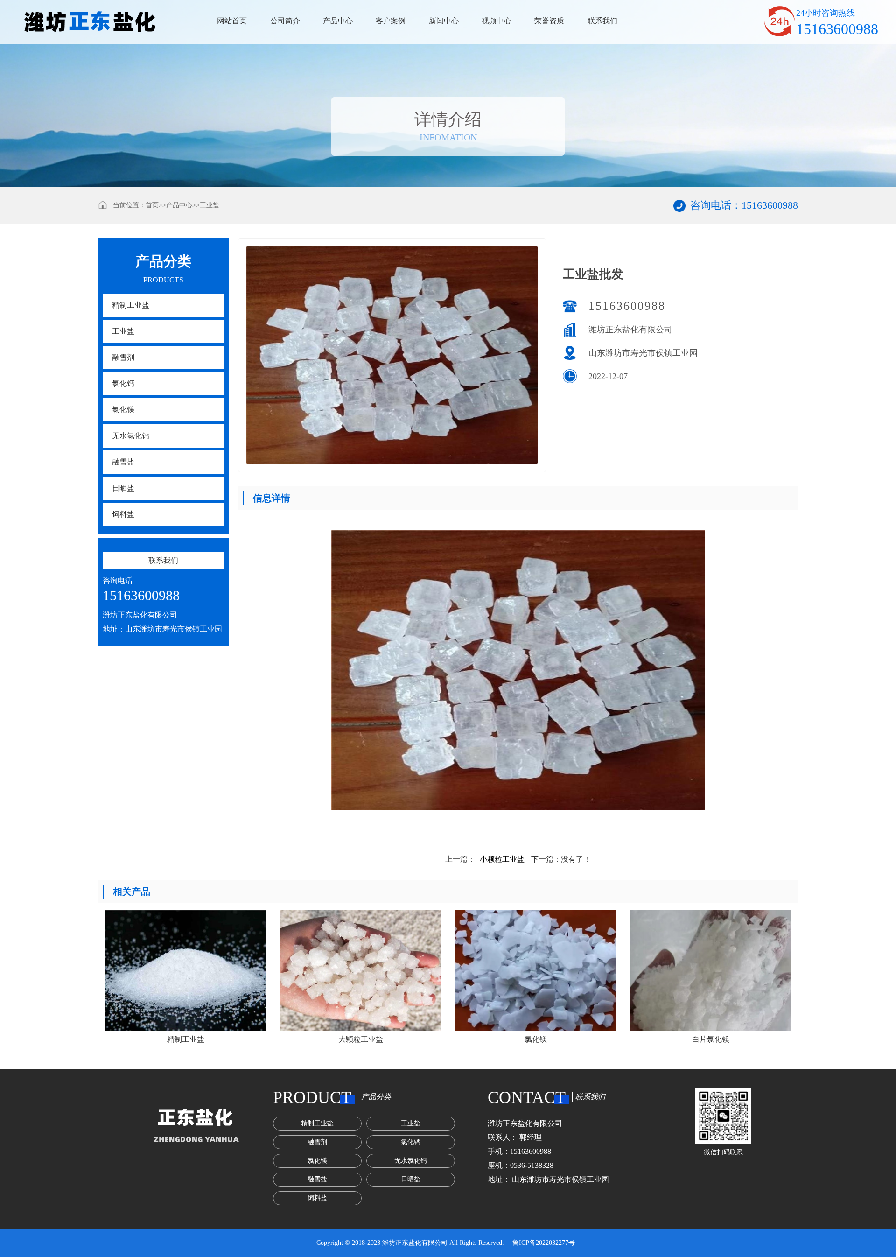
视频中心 (496, 21)
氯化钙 (123, 383)
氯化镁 (123, 410)
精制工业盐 (130, 305)
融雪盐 (123, 462)
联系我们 (602, 21)
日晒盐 (123, 488)
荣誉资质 (549, 21)
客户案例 (391, 21)
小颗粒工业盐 (502, 859)
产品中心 (338, 21)
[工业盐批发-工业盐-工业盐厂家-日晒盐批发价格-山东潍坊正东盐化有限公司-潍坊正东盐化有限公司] (90, 22)
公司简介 (285, 21)
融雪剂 (123, 357)
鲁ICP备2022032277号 (543, 1242)
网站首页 (232, 21)
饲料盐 (123, 514)
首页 (152, 205)
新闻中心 (444, 21)
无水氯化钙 (130, 436)
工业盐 (209, 205)
